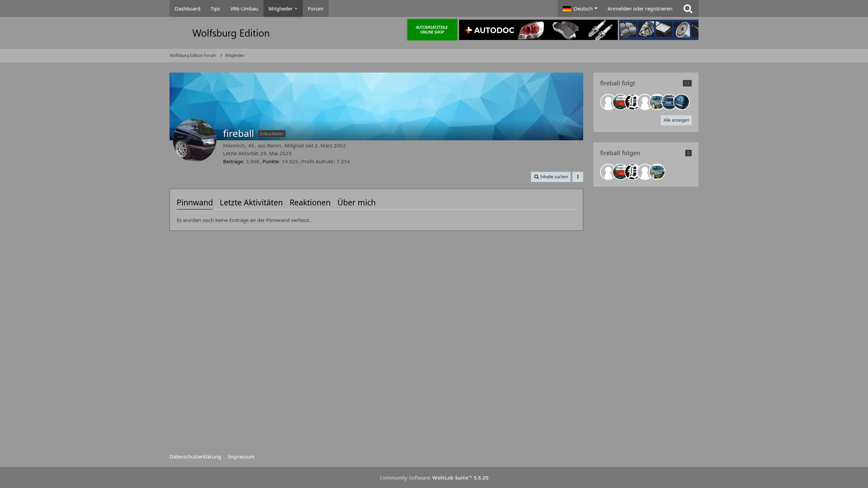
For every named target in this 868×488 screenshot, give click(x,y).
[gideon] (620, 102)
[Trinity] (681, 102)
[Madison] (669, 102)
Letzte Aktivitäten (251, 202)
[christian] (657, 102)
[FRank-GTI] (633, 102)
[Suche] (687, 8)
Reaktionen (310, 202)
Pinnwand (195, 202)
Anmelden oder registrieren (640, 8)
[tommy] (608, 102)
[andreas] (645, 102)
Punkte (270, 161)
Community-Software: (434, 477)
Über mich (356, 202)
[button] (580, 8)
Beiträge (233, 161)
